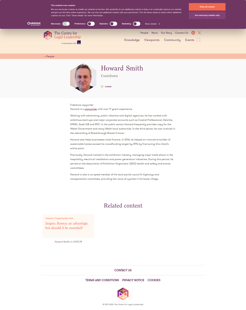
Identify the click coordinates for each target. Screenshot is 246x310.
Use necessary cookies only (207, 15)
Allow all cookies (207, 7)
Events (189, 40)
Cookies (154, 280)
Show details (151, 24)
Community (172, 40)
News (155, 32)
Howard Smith (62, 241)
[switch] (91, 24)
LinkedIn (108, 86)
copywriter (91, 109)
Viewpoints (152, 40)
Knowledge (132, 40)
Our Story (166, 32)
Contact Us (181, 32)
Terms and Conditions (102, 280)
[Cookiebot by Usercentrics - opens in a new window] (34, 24)
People (144, 32)
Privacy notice (133, 280)
